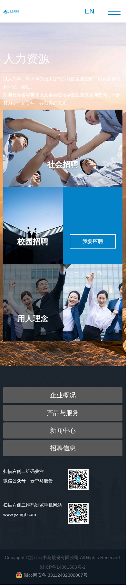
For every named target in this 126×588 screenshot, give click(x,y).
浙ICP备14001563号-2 (63, 567)
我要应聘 (92, 241)
